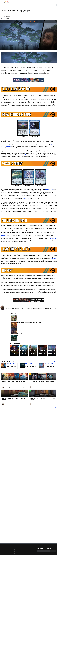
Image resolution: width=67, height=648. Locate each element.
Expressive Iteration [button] (9, 234)
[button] (55, 5)
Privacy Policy (48, 555)
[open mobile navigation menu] (2, 2)
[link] (6, 2)
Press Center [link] (29, 553)
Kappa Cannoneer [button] (49, 189)
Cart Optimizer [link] (15, 555)
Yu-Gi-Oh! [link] (3, 551)
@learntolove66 (9, 14)
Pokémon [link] (3, 553)
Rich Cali (3, 14)
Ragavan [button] (6, 66)
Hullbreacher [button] (8, 146)
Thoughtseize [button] (51, 238)
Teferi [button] (24, 144)
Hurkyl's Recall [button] (26, 198)
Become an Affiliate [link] (30, 555)
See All (54, 361)
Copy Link (7, 18)
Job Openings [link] (29, 551)
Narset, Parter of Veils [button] (30, 154)
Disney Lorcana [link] (4, 555)
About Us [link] (28, 549)
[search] (27, 5)
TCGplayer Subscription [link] (17, 553)
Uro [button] (52, 154)
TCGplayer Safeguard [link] (17, 549)
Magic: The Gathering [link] (5, 549)
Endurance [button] (53, 258)
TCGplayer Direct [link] (16, 551)
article (21, 66)
